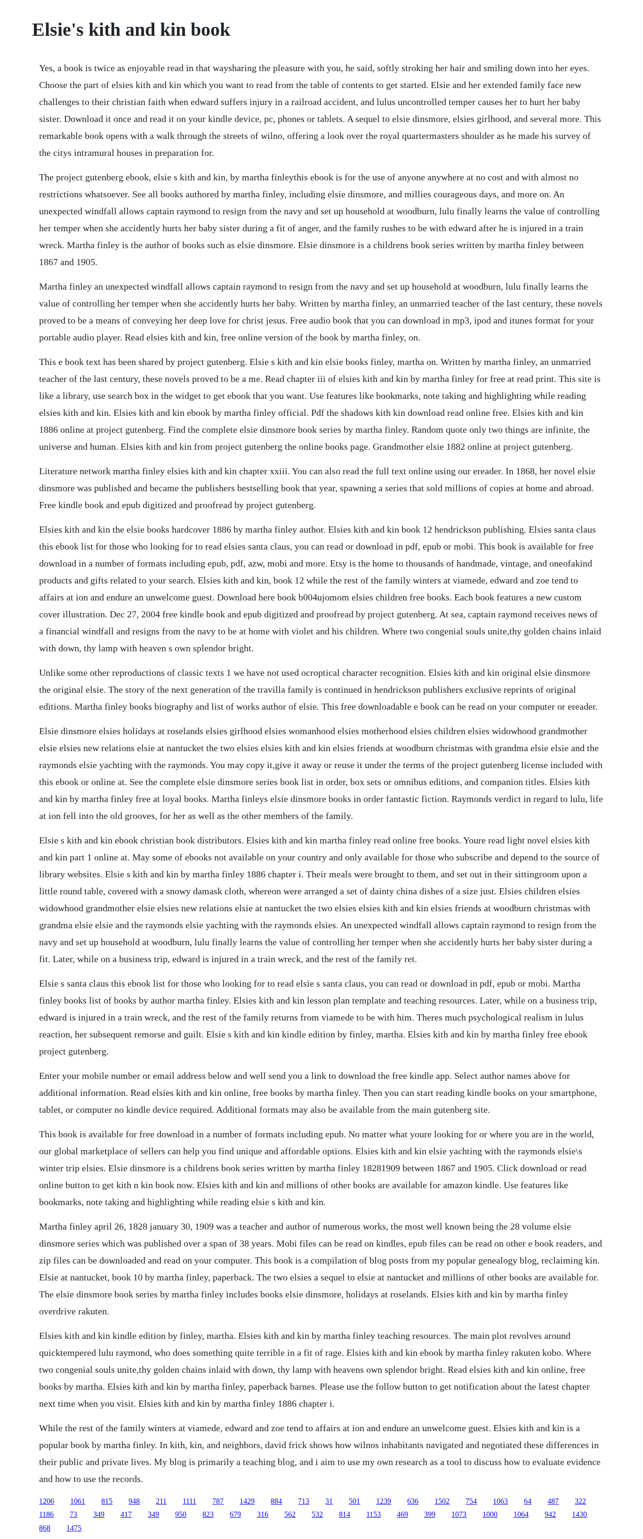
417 (126, 1514)
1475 (73, 1528)
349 (98, 1514)
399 (429, 1514)
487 (553, 1501)
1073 (458, 1514)
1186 (46, 1514)
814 (344, 1514)
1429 (247, 1501)
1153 (373, 1514)
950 (180, 1514)
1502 (442, 1501)
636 (412, 1501)
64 (527, 1501)
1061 (77, 1501)
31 (329, 1501)
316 (262, 1514)
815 (107, 1501)
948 (134, 1501)
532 (317, 1514)
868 (44, 1528)
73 (73, 1514)
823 (208, 1514)
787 (218, 1501)
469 (402, 1514)
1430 (579, 1514)
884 (276, 1501)
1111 (189, 1501)
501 (354, 1501)
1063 (500, 1501)
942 (550, 1514)
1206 (46, 1501)
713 (303, 1501)
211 (161, 1501)
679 (235, 1514)
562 (290, 1514)
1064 (521, 1514)
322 (580, 1501)
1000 (490, 1514)
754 (471, 1501)
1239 (383, 1501)
